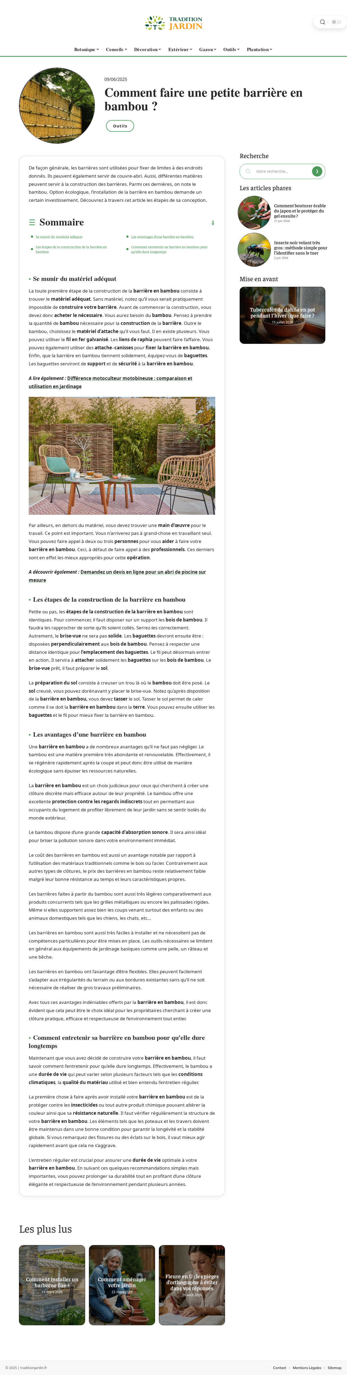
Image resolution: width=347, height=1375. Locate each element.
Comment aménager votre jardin (122, 1279)
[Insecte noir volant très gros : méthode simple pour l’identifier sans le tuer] (254, 249)
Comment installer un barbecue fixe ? (52, 1279)
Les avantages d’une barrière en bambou (162, 236)
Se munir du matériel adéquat (59, 236)
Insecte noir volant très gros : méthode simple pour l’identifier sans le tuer (300, 247)
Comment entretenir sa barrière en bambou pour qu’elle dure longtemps (169, 249)
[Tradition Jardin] (173, 22)
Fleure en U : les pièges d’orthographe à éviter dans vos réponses (192, 1279)
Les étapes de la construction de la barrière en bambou (71, 249)
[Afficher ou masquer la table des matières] (149, 223)
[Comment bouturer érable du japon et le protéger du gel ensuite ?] (254, 212)
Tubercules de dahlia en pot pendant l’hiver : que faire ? (282, 310)
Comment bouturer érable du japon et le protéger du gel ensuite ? (300, 210)
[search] (322, 22)
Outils (120, 125)
